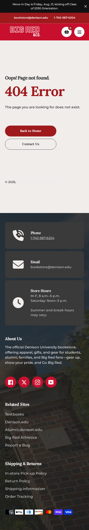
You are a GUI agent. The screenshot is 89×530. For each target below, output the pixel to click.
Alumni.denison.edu (23, 430)
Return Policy (17, 481)
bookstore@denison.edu (31, 17)
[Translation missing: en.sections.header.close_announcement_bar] (85, 6)
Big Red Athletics (21, 437)
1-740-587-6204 (64, 17)
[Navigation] (79, 32)
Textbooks (14, 414)
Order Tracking (19, 496)
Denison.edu (17, 422)
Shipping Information (25, 489)
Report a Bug (17, 445)
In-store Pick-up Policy (26, 473)
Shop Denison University (35, 182)
